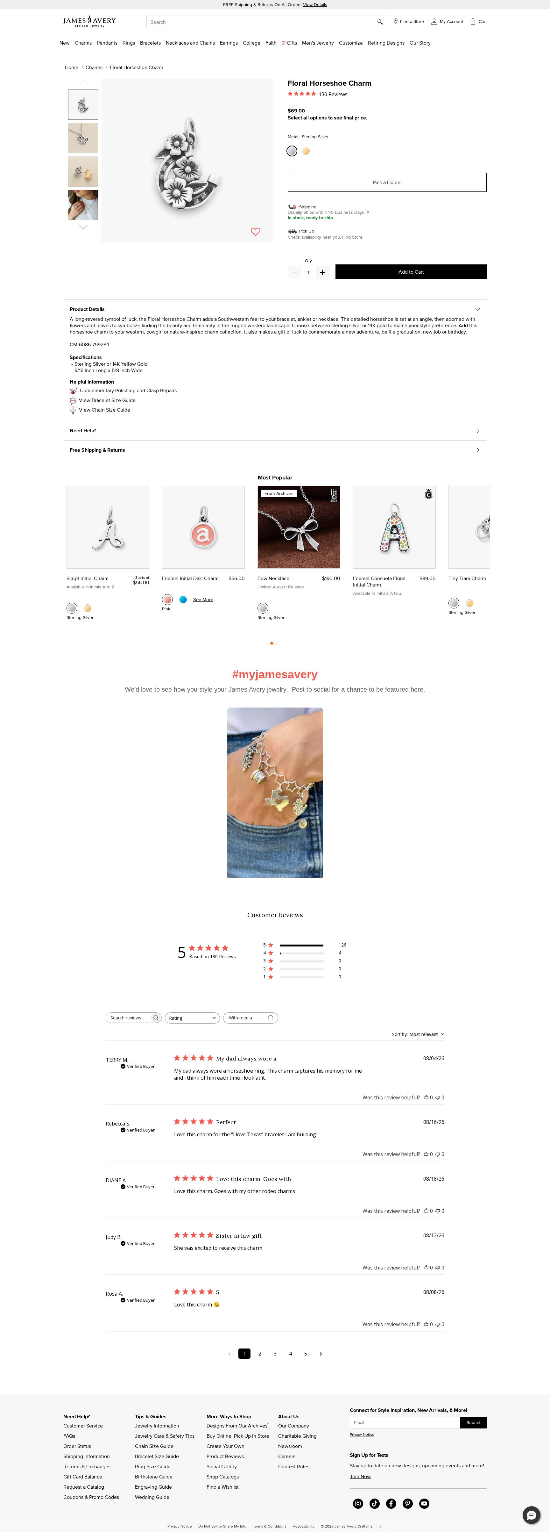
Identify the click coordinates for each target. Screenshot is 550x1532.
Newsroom (290, 1445)
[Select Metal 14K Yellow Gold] (306, 151)
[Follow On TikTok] (375, 1504)
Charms (94, 67)
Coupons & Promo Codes (91, 1496)
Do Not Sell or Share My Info (222, 1525)
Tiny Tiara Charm (467, 578)
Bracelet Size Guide (157, 1456)
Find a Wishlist (223, 1486)
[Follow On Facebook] (391, 1504)
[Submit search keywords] (382, 22)
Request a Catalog (83, 1486)
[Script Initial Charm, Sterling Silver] (72, 608)
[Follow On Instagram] (358, 1504)
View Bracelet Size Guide (107, 400)
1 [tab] (271, 645)
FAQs (69, 1435)
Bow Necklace (273, 578)
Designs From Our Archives (238, 1425)
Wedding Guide (152, 1496)
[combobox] (266, 22)
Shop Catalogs (223, 1476)
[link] (251, 42)
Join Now (360, 1476)
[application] (170, 166)
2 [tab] (276, 645)
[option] (83, 105)
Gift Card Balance (82, 1476)
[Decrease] (322, 272)
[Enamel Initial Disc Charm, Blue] (183, 599)
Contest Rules (293, 1466)
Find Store (352, 237)
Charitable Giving (297, 1435)
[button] (447, 21)
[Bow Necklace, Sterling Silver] (262, 608)
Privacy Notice (362, 1434)
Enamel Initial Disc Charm (190, 578)
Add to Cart (411, 271)
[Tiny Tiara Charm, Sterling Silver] (453, 603)
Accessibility (303, 1525)
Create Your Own (225, 1445)
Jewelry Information (157, 1425)
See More (203, 599)
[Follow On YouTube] (424, 1504)
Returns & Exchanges (86, 1466)
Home (71, 67)
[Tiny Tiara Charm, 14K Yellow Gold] (469, 603)
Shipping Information (86, 1456)
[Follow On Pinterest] (408, 1504)
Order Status (77, 1445)
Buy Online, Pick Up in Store (238, 1435)
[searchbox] (128, 1018)
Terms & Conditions (269, 1525)
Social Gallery (222, 1466)
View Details (315, 4)
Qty (308, 260)
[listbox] (84, 157)
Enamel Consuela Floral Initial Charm (379, 581)
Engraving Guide (153, 1486)
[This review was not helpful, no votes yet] (437, 1097)
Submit (473, 1422)
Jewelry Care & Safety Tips (164, 1435)
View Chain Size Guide (104, 409)
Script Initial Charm (88, 578)
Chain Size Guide (154, 1445)
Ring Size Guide (153, 1466)
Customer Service (83, 1425)
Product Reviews (225, 1456)
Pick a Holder (387, 182)
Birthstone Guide (154, 1476)
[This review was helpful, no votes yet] (426, 1097)
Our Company (293, 1425)
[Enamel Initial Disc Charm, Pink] (167, 599)
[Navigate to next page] (321, 1354)
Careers (286, 1456)
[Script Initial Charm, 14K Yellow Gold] (87, 608)
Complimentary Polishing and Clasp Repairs (128, 390)
